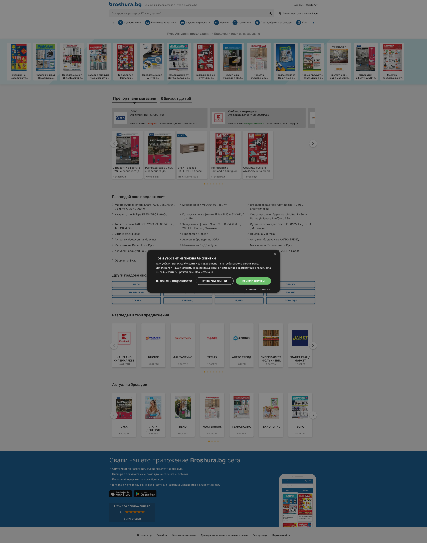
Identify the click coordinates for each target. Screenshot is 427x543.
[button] (174, 281)
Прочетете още (204, 272)
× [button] (275, 254)
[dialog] (213, 271)
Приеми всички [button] (253, 280)
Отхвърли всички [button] (214, 280)
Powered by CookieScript (258, 289)
